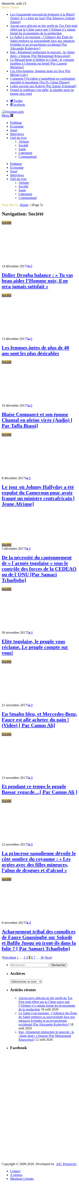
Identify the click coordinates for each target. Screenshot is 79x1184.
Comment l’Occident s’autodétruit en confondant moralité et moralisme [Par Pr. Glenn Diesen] (42, 80)
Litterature (25, 153)
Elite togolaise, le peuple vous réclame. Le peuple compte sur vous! (35, 647)
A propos (16, 1175)
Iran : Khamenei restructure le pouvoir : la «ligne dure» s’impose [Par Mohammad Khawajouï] (42, 54)
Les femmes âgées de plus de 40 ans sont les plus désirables (35, 350)
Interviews (17, 134)
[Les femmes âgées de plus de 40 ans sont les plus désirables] (39, 335)
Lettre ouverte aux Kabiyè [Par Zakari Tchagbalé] (43, 86)
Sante (22, 149)
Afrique (24, 141)
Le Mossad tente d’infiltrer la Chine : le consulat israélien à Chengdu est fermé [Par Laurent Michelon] (42, 63)
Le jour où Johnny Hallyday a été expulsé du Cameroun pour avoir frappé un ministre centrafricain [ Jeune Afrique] (38, 495)
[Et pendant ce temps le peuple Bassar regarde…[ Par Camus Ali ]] (39, 774)
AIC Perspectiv (66, 1164)
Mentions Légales (22, 1178)
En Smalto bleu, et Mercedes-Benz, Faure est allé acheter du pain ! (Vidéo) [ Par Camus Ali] (39, 719)
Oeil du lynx (18, 138)
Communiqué (28, 156)
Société (23, 145)
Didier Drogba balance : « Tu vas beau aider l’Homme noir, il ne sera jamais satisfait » (37, 280)
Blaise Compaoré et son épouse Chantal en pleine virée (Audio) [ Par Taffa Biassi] (37, 420)
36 (42, 957)
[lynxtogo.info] (13, 112)
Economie (17, 126)
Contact (15, 1171)
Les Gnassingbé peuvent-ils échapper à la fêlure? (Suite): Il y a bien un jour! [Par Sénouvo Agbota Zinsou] (42, 18)
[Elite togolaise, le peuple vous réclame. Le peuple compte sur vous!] (39, 629)
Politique (16, 122)
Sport (13, 130)
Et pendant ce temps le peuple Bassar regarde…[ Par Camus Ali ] (39, 789)
